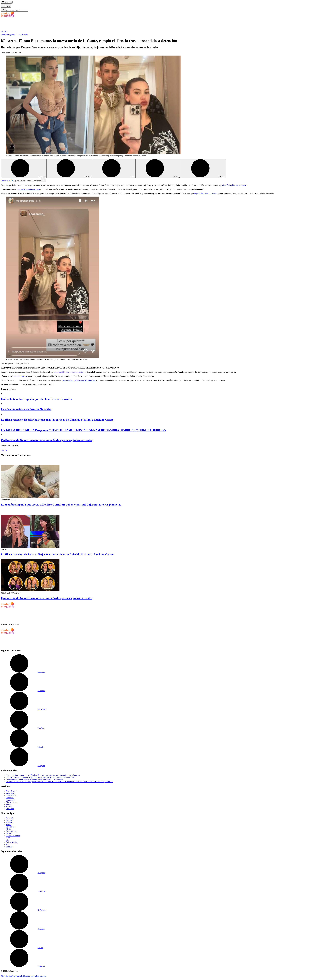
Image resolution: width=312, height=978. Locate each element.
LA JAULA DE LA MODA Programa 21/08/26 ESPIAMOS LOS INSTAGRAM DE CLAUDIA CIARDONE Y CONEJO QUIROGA (83, 430)
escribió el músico (20, 376)
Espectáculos (23, 35)
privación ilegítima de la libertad (234, 185)
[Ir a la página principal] (19, 29)
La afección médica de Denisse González (26, 409)
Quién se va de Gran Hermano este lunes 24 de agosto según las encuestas (46, 440)
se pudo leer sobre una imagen (205, 193)
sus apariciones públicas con (79, 380)
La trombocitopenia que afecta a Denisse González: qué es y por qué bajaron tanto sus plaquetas (61, 504)
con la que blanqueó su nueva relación (68, 372)
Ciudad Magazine (8, 35)
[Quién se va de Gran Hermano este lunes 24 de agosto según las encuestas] (156, 575)
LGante (4, 450)
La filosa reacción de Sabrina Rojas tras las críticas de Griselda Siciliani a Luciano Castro (57, 419)
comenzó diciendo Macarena (29, 189)
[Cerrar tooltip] (43, 180)
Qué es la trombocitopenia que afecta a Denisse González (36, 399)
